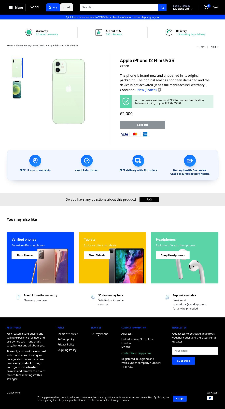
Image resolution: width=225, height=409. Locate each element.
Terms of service (67, 334)
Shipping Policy (66, 350)
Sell (68, 7)
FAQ (149, 199)
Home (10, 45)
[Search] (162, 7)
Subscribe (183, 360)
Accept (180, 398)
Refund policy (65, 339)
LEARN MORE (173, 103)
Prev (202, 46)
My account (181, 9)
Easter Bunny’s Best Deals (30, 45)
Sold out (142, 125)
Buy (55, 7)
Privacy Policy (65, 344)
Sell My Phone (99, 334)
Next (213, 46)
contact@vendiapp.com (136, 353)
